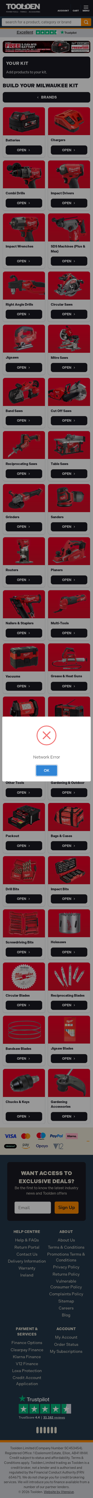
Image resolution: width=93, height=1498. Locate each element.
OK (46, 770)
